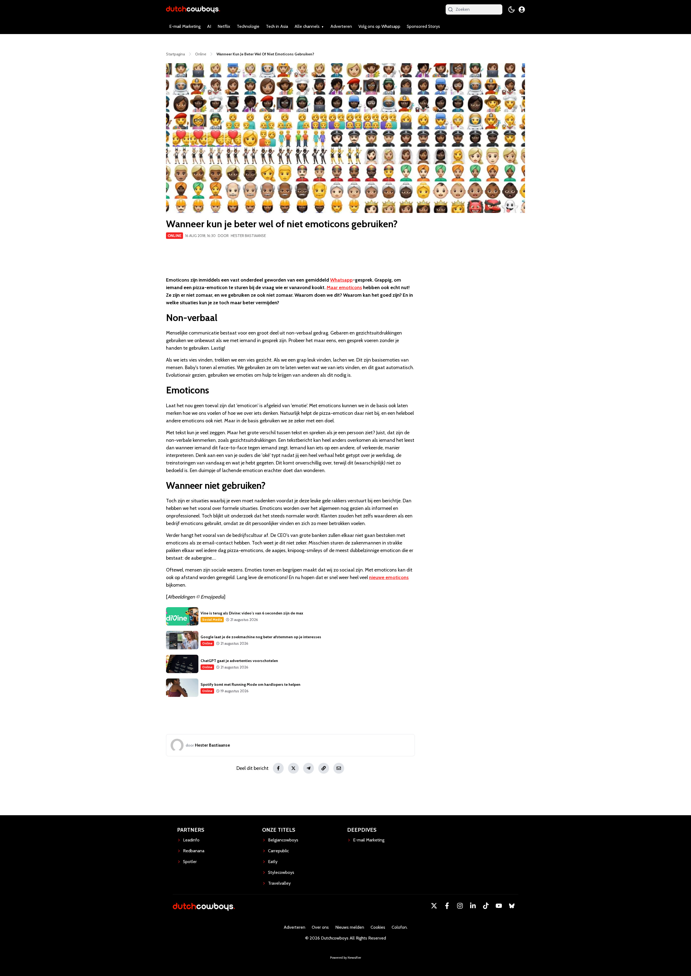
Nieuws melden (349, 927)
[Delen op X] (293, 768)
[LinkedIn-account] (473, 906)
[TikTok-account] (486, 906)
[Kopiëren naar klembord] (323, 768)
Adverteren (341, 26)
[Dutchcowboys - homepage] (193, 9)
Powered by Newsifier (345, 957)
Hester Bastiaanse (248, 235)
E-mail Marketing (185, 26)
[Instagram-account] (460, 906)
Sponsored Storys (423, 26)
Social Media (212, 619)
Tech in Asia (277, 26)
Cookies (378, 927)
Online (174, 235)
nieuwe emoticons (389, 577)
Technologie (248, 26)
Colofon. (400, 927)
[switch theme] (511, 9)
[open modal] (522, 9)
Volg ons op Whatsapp (379, 26)
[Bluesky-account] (512, 906)
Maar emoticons (344, 287)
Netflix (224, 26)
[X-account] (434, 906)
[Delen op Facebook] (278, 768)
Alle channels (307, 26)
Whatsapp (341, 280)
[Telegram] (308, 768)
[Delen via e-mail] (338, 768)
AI (209, 26)
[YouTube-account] (499, 906)
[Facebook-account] (447, 906)
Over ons (320, 927)
